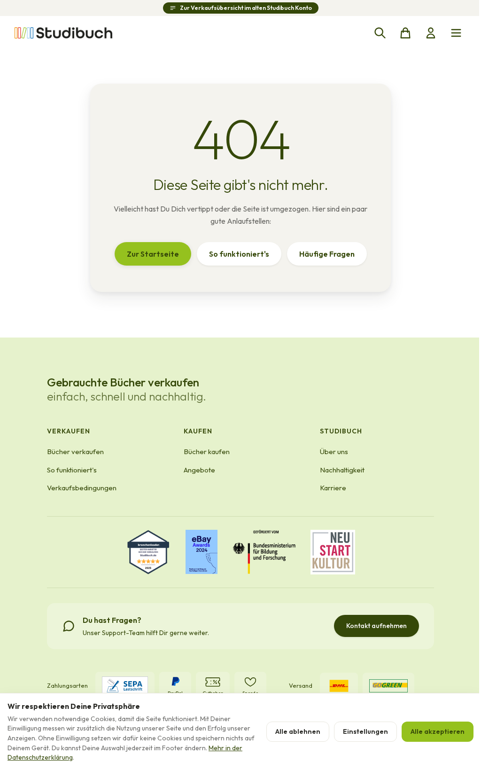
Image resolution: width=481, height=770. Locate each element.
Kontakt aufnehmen (376, 625)
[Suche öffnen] (380, 33)
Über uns (334, 451)
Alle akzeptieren (438, 731)
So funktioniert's (239, 254)
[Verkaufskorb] (405, 33)
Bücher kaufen (207, 451)
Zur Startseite (153, 254)
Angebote (199, 469)
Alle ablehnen (297, 731)
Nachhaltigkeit (342, 469)
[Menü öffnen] (456, 33)
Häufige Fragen (327, 254)
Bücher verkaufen (75, 451)
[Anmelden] (430, 33)
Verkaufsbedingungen (81, 487)
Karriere (333, 487)
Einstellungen (365, 731)
